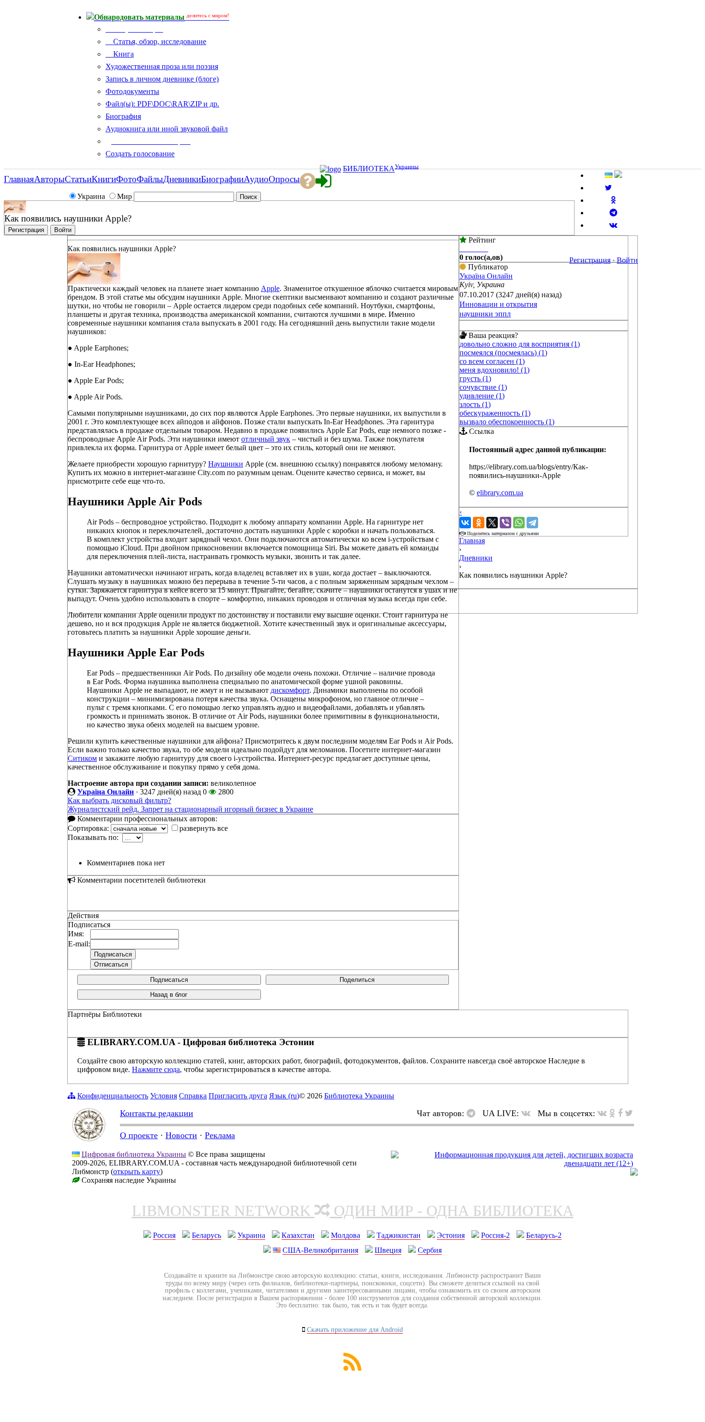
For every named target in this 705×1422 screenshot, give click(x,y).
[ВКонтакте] (465, 522)
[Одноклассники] (478, 522)
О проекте (139, 1135)
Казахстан (298, 1235)
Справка (193, 1096)
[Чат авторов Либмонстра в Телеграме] (613, 213)
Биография (123, 116)
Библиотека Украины (359, 1096)
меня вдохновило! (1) (494, 370)
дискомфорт (289, 690)
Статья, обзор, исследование (158, 41)
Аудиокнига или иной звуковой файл (167, 129)
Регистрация (590, 260)
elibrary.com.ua (500, 493)
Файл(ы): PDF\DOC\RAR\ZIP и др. (162, 104)
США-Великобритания (320, 1250)
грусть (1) (475, 378)
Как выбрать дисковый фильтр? (119, 800)
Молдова (345, 1235)
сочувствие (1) (483, 387)
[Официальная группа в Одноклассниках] (613, 200)
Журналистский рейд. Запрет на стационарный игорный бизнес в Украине (190, 809)
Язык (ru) (284, 1096)
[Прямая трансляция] (528, 1113)
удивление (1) (482, 396)
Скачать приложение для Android (355, 1329)
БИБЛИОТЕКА (369, 169)
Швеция (388, 1250)
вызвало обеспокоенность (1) (506, 422)
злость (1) (475, 404)
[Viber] (505, 522)
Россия (164, 1235)
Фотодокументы (132, 91)
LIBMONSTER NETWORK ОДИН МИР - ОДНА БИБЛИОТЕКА (353, 1210)
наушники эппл (485, 314)
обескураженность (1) (494, 413)
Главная (472, 540)
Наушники (225, 464)
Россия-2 (495, 1235)
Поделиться (357, 979)
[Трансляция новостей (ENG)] (608, 188)
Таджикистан (398, 1235)
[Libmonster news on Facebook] (620, 1113)
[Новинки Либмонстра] (612, 1113)
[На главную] (89, 1138)
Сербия (430, 1250)
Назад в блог (169, 994)
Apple (270, 288)
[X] (492, 522)
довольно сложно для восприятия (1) (519, 344)
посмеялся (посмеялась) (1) (503, 353)
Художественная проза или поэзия (162, 66)
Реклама (220, 1135)
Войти (627, 260)
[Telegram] (532, 522)
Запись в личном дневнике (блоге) (162, 79)
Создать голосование (140, 154)
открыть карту (136, 1171)
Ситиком (82, 758)
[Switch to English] (618, 175)
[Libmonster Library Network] (634, 1173)
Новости (181, 1135)
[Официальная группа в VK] (613, 225)
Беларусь (206, 1235)
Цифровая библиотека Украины (134, 1154)
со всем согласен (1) (492, 361)
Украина (251, 1235)
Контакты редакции (156, 1113)
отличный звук (265, 439)
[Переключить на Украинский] (608, 175)
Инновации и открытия (498, 304)
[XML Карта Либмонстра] (352, 1368)
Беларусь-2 (544, 1235)
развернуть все (203, 828)
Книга (122, 54)
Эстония (451, 1235)
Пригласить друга (238, 1096)
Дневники (476, 558)
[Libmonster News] (629, 1113)
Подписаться (169, 979)
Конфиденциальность (112, 1096)
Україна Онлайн (105, 792)
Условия (163, 1096)
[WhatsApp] (519, 522)
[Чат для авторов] (473, 1113)
